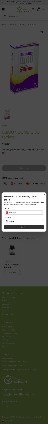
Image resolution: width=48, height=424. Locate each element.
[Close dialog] (44, 194)
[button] (24, 212)
